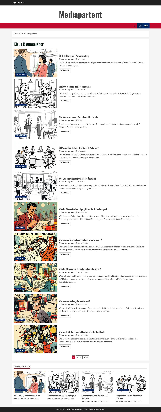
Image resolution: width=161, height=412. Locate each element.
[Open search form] (134, 26)
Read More (66, 70)
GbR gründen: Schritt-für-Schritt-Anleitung (35, 155)
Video (146, 26)
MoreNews (88, 409)
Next (86, 357)
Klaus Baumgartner (67, 59)
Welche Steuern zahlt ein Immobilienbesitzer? (35, 277)
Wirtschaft (20, 228)
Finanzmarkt (20, 74)
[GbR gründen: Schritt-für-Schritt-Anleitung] (131, 382)
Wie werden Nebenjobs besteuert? (35, 308)
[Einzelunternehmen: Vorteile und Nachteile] (97, 382)
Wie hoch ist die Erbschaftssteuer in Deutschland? (35, 339)
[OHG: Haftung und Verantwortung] (29, 382)
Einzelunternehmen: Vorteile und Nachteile (35, 124)
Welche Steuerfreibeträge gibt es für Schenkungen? (35, 216)
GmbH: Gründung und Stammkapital (35, 93)
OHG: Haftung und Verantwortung (35, 63)
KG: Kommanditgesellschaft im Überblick (35, 185)
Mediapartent (80, 14)
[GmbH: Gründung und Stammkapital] (63, 382)
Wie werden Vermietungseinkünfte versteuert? (35, 247)
